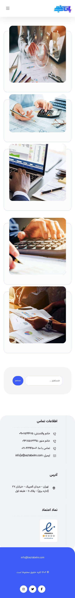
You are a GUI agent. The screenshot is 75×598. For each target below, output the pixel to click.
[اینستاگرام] (23, 589)
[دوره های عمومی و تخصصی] (62, 9)
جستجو (18, 380)
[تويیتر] (32, 589)
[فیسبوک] (41, 589)
